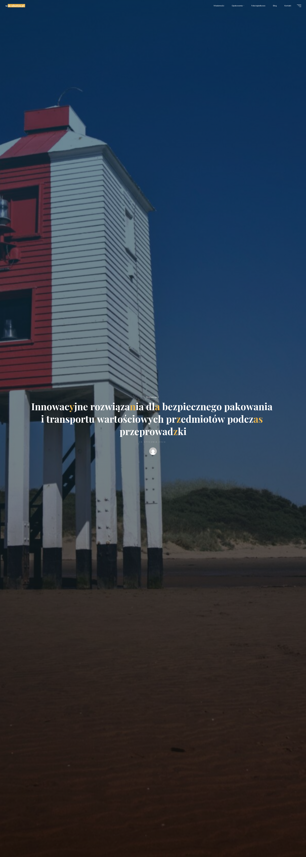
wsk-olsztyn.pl (14, 5)
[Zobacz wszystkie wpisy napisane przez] (153, 451)
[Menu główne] (299, 6)
